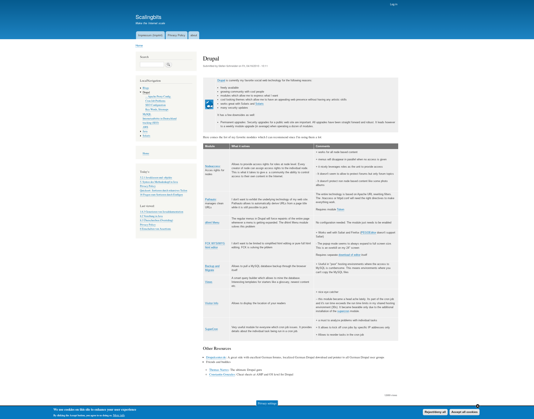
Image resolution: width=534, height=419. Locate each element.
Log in (393, 4)
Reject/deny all (435, 412)
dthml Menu (212, 222)
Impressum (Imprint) (150, 35)
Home (139, 45)
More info (119, 415)
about (193, 35)
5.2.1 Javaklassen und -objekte (156, 177)
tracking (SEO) (151, 122)
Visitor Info (211, 303)
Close (477, 406)
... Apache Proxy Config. (158, 96)
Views (208, 282)
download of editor (349, 254)
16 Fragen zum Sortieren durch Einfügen (161, 194)
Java (145, 131)
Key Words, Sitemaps (156, 109)
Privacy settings (267, 403)
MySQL (147, 114)
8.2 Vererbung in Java (151, 216)
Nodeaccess (212, 166)
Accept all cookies (464, 412)
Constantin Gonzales (222, 374)
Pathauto (210, 199)
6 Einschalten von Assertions (155, 229)
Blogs (146, 88)
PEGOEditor (368, 232)
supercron (343, 311)
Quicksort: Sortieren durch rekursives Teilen (163, 190)
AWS (145, 127)
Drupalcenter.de (216, 357)
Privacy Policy (176, 35)
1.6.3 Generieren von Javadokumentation (161, 211)
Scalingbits (148, 16)
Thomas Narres (219, 370)
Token (340, 209)
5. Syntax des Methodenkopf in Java (159, 182)
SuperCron (211, 329)
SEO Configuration (155, 105)
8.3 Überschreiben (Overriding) (156, 220)
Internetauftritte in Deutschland (159, 118)
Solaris (259, 103)
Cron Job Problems (155, 101)
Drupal (221, 80)
